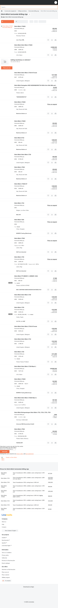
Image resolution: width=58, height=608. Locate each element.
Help (3, 524)
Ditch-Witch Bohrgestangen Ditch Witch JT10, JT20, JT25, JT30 (32, 412)
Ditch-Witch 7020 (19, 219)
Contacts (4, 527)
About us (4, 521)
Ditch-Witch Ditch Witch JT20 (22, 154)
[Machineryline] (2, 11)
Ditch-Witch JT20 (19, 257)
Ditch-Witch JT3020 (4, 486)
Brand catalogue (6, 563)
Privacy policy (5, 555)
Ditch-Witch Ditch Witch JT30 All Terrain (25, 72)
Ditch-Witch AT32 (19, 137)
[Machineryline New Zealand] (10, 2)
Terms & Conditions (6, 552)
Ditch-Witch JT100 (4, 491)
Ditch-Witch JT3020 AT (20, 184)
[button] (55, 2)
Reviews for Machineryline (8, 560)
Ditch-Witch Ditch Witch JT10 (22, 339)
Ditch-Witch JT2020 (19, 102)
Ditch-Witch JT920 (4, 509)
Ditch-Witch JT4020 (19, 26)
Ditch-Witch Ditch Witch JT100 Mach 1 (25, 366)
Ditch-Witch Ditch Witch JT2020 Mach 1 (25, 397)
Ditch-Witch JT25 (5, 505)
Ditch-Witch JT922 (19, 167)
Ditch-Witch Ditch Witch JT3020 (23, 45)
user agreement (29, 453)
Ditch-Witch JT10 (5, 501)
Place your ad (6, 67)
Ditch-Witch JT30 (5, 482)
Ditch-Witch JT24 (19, 203)
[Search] (55, 7)
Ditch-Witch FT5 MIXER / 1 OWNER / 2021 (26, 276)
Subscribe (4, 451)
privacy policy (19, 453)
